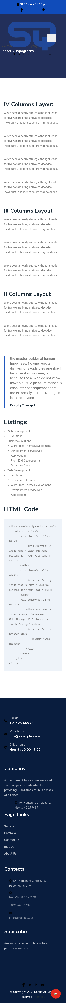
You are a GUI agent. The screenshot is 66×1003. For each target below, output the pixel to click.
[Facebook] (21, 9)
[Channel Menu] (56, 994)
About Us (10, 853)
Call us (14, 718)
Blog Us (9, 846)
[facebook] (23, 984)
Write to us (17, 731)
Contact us (11, 840)
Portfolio (10, 833)
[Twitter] (29, 9)
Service (9, 826)
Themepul (39, 996)
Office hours (17, 744)
